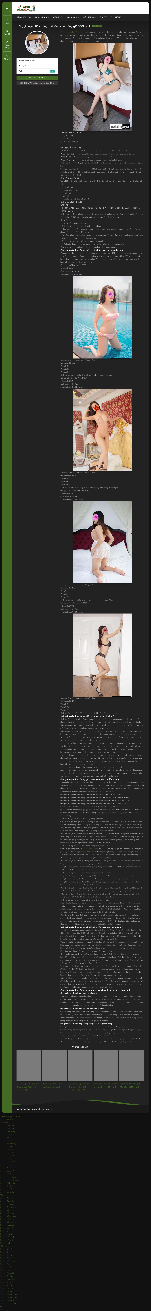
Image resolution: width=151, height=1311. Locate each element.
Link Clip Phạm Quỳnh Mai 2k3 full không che (104, 1085)
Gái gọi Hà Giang (7, 1138)
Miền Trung (88, 17)
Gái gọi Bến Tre (6, 1198)
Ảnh (35, 71)
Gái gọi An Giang (7, 1204)
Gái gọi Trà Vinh (6, 1240)
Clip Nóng (116, 17)
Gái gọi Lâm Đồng (7, 1279)
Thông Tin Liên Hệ (27, 66)
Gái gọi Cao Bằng (7, 1132)
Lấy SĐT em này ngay (37, 78)
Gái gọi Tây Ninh (7, 1231)
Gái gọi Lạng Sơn (7, 1156)
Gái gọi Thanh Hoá (8, 1303)
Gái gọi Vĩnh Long (7, 1243)
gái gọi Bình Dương (90, 849)
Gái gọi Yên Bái (6, 1186)
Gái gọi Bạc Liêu (7, 1201)
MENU (3, 1117)
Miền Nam (72, 17)
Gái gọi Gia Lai (6, 1264)
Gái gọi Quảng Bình (8, 1291)
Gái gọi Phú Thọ (6, 1168)
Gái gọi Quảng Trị (7, 1300)
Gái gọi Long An (7, 1225)
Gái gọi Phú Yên (6, 1288)
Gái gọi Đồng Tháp (8, 1216)
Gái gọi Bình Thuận (8, 1252)
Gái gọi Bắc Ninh (7, 1129)
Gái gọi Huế (5, 1270)
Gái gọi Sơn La (6, 1174)
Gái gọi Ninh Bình (7, 1165)
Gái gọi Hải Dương (8, 1144)
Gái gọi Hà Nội (41, 17)
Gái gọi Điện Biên (7, 1135)
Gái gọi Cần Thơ (7, 1213)
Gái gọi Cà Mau (6, 1210)
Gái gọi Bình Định (7, 1249)
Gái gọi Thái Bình (7, 1189)
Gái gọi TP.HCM (24, 17)
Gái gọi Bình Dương (8, 1207)
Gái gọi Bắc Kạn (7, 1126)
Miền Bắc (57, 17)
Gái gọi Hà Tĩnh (6, 1267)
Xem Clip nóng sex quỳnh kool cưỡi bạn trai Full (28, 1085)
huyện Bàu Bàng (108, 1039)
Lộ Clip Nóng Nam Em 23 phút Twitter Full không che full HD (53, 1087)
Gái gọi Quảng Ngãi (8, 1297)
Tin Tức (103, 17)
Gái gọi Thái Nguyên (8, 1177)
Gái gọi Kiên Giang (8, 1222)
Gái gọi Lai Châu (7, 1192)
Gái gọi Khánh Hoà (8, 1273)
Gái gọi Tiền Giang (7, 1234)
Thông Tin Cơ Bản (27, 61)
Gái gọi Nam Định (7, 1162)
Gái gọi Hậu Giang (8, 1219)
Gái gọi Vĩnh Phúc (7, 1183)
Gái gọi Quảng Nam (8, 1294)
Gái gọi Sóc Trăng (7, 1228)
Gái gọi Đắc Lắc (7, 1258)
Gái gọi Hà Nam (7, 1141)
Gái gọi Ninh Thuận (8, 1285)
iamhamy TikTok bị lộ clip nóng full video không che (80, 1085)
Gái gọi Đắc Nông (7, 1261)
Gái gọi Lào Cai (6, 1159)
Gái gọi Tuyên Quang (9, 1180)
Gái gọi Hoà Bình (7, 1150)
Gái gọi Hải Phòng (7, 1147)
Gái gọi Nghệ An (7, 1282)
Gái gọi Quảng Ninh (8, 1171)
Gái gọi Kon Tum (7, 1276)
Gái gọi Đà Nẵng (7, 1255)
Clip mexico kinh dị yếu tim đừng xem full (130, 1085)
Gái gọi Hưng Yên (7, 1153)
